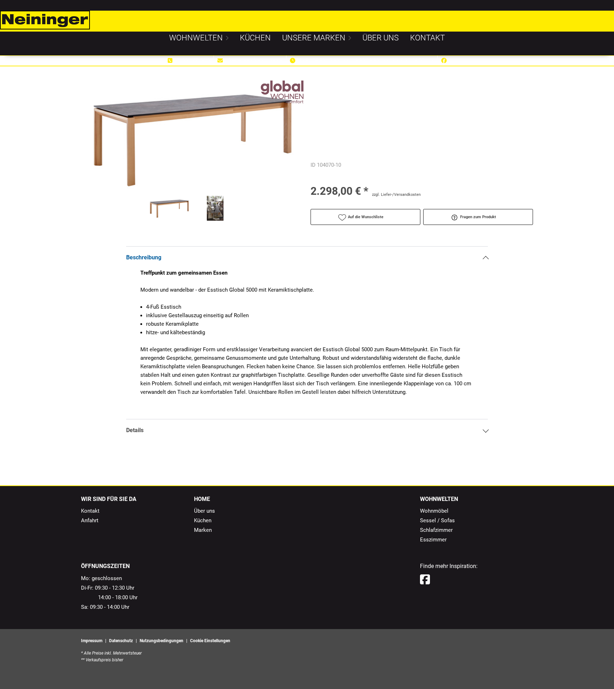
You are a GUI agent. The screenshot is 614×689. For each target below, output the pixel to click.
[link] (196, 37)
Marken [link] (203, 530)
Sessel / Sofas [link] (437, 520)
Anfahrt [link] (89, 520)
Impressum (91, 640)
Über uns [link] (204, 511)
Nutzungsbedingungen (161, 640)
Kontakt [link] (90, 511)
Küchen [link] (202, 520)
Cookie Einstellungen (210, 640)
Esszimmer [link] (433, 539)
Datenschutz (121, 640)
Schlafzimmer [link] (436, 530)
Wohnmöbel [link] (434, 511)
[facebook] (425, 579)
